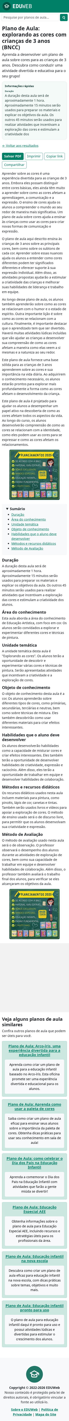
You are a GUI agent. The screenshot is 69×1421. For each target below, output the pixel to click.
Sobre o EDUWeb (24, 1409)
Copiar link (54, 156)
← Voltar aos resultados (20, 145)
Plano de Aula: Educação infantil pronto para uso (35, 1307)
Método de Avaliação (27, 548)
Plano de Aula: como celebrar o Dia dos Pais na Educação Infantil (35, 1162)
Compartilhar (14, 164)
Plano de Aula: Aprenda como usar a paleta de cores (34, 1106)
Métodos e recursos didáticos (33, 543)
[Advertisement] (34, 977)
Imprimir (34, 156)
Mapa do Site (45, 1414)
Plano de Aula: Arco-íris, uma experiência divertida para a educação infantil (34, 1050)
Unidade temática (24, 524)
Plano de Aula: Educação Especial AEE (34, 1209)
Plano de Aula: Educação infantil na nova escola (35, 1258)
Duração (17, 514)
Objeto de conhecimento (30, 529)
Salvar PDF (12, 156)
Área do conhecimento (28, 519)
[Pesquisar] (64, 17)
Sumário (17, 509)
